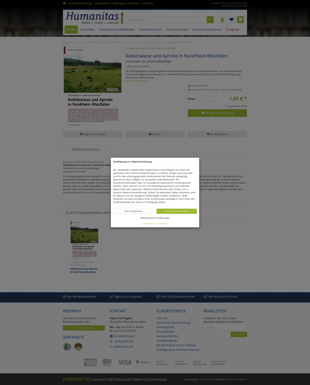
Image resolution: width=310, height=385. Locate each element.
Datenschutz (148, 223)
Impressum (162, 223)
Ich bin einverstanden (177, 211)
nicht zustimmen (135, 211)
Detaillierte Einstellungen (156, 217)
